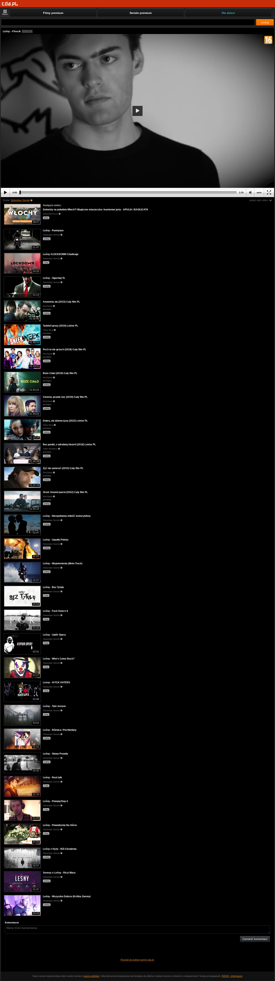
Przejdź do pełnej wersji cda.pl (138, 959)
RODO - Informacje (232, 976)
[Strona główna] (10, 3)
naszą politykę (91, 976)
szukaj (265, 22)
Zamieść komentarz (255, 939)
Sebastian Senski (20, 200)
